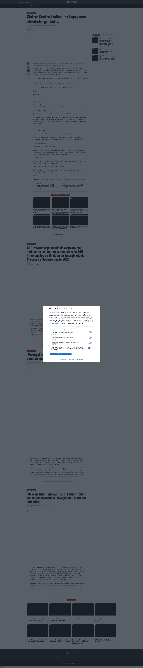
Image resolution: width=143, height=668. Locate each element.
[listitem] (71, 329)
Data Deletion (63, 359)
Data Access (71, 359)
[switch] (90, 332)
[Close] (97, 309)
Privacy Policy (80, 359)
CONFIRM (61, 353)
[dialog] (71, 334)
